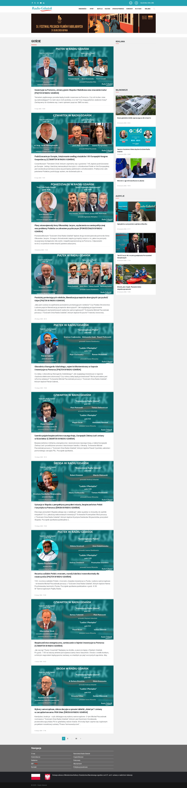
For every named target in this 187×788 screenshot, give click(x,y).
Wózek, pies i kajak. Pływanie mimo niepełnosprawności (129, 288)
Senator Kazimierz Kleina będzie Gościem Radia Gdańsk (133, 150)
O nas (33, 753)
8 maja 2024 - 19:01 (40, 178)
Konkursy (129, 9)
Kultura (107, 9)
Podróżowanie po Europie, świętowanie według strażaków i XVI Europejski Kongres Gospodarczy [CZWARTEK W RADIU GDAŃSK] (71, 158)
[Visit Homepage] (42, 8)
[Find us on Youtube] (41, 3)
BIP (32, 764)
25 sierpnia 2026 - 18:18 (123, 186)
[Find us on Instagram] (38, 3)
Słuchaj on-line (147, 3)
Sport (92, 9)
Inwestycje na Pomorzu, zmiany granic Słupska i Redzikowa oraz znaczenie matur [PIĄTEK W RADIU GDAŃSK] (71, 91)
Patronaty (76, 760)
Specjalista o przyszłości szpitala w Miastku (132, 224)
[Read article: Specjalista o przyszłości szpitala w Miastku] (136, 213)
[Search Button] (154, 8)
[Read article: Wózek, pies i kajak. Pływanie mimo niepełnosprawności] (136, 275)
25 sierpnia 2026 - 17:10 (123, 260)
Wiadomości (82, 9)
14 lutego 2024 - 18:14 (41, 457)
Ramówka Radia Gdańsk (81, 753)
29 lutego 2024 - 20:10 (41, 319)
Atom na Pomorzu (118, 9)
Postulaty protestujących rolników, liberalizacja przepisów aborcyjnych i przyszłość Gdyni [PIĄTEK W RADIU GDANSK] (71, 299)
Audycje (99, 9)
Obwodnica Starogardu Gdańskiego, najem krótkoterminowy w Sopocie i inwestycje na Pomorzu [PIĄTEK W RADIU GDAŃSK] (66, 368)
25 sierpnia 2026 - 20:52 (123, 123)
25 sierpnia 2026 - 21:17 (123, 229)
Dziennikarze (35, 757)
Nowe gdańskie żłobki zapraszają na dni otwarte (134, 118)
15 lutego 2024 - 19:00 (41, 388)
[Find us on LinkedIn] (43, 3)
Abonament (77, 764)
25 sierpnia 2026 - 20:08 (123, 154)
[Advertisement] (133, 65)
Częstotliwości (78, 757)
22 (76, 738)
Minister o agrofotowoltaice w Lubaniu (130, 181)
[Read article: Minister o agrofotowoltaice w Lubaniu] (136, 169)
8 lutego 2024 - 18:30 (40, 595)
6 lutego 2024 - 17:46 (40, 730)
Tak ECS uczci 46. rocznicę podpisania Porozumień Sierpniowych (134, 256)
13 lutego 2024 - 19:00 (41, 526)
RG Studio (138, 9)
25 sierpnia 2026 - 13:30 (123, 292)
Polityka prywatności (80, 767)
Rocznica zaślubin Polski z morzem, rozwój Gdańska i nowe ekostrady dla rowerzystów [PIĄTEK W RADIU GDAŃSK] (67, 575)
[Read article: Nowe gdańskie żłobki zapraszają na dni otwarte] (136, 107)
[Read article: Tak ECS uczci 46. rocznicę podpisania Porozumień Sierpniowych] (136, 244)
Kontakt (34, 767)
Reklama (147, 9)
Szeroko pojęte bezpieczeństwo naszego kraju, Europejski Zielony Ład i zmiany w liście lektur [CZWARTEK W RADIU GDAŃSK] (69, 437)
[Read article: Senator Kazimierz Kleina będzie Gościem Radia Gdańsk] (136, 138)
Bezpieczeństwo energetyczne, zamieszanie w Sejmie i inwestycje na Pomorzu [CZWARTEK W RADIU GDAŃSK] (69, 644)
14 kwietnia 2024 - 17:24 (41, 250)
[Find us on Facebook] (32, 3)
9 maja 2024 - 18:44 (40, 109)
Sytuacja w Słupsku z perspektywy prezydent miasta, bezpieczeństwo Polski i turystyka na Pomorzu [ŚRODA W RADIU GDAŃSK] (68, 506)
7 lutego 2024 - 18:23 (40, 661)
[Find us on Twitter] (35, 3)
